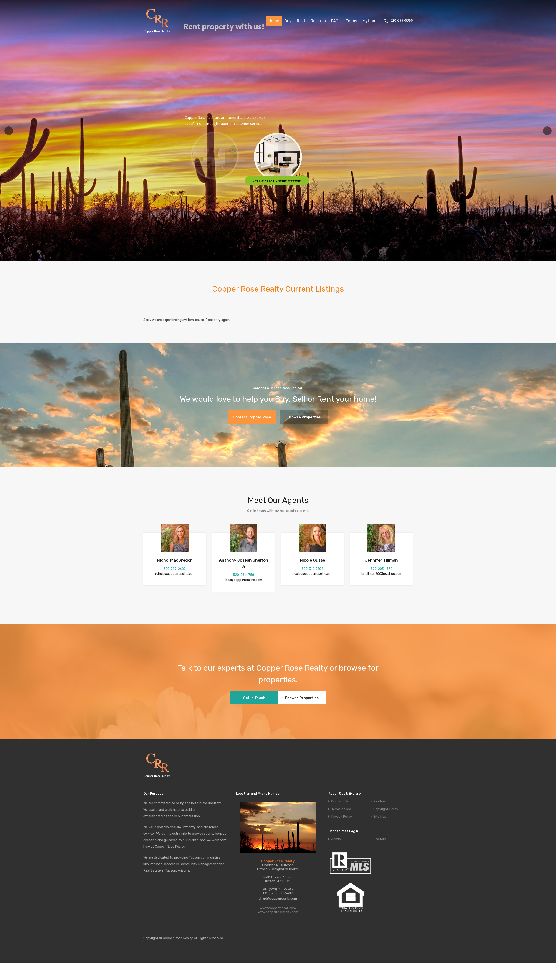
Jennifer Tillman (381, 560)
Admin (336, 839)
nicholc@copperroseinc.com (174, 574)
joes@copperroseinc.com (243, 580)
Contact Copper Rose (252, 417)
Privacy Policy (341, 816)
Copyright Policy (385, 809)
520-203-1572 (381, 569)
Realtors (318, 20)
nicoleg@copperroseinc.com (312, 574)
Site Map (379, 816)
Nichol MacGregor (174, 560)
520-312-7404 (312, 569)
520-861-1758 (243, 575)
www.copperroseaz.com (278, 908)
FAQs (335, 20)
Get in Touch (254, 698)
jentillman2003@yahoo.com (381, 574)
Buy (287, 20)
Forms (351, 20)
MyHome (370, 20)
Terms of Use (341, 809)
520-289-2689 (175, 569)
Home (273, 20)
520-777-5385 (402, 20)
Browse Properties (304, 417)
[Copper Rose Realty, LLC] (158, 34)
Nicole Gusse (312, 560)
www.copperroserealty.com (278, 912)
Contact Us (340, 801)
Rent (301, 20)
